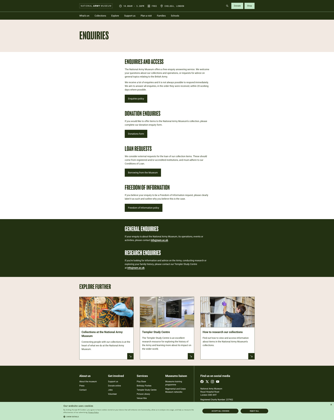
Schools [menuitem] (175, 15)
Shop (249, 6)
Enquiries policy (136, 98)
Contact (83, 390)
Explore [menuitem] (115, 15)
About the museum (88, 381)
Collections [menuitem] (100, 15)
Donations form (136, 133)
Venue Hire (142, 398)
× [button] (331, 405)
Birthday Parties (144, 385)
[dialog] (167, 411)
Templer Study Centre (146, 390)
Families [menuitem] (161, 15)
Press (81, 385)
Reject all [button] (254, 411)
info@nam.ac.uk (159, 240)
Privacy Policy (93, 412)
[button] (130, 416)
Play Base (141, 381)
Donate (237, 6)
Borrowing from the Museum (143, 172)
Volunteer (112, 394)
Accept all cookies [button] (220, 411)
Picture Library (143, 394)
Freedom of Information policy (143, 207)
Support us (113, 381)
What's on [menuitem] (84, 15)
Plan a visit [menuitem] (146, 15)
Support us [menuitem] (129, 15)
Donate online (114, 385)
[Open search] (227, 6)
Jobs (110, 390)
